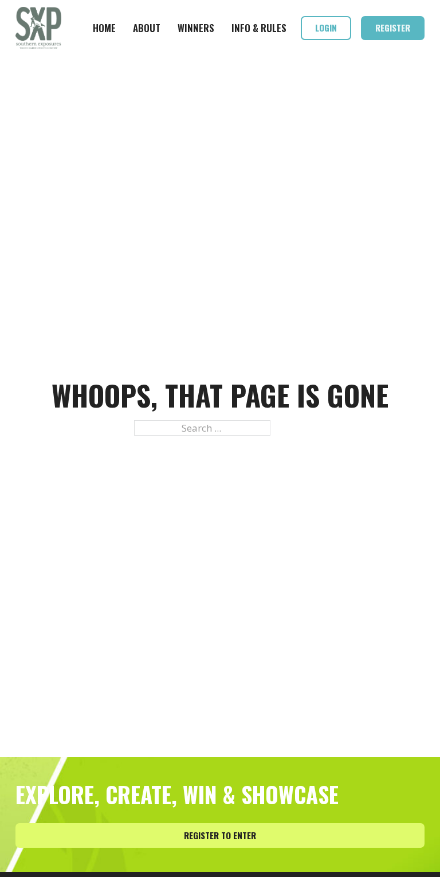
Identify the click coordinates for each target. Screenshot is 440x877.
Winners (196, 28)
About (146, 28)
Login (326, 27)
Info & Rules (258, 28)
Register (392, 27)
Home (104, 28)
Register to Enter (220, 835)
